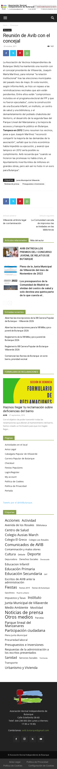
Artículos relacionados (16, 240)
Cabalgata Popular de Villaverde (21, 453)
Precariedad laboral (16, 640)
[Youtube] (41, 739)
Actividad (29, 520)
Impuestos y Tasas (15, 598)
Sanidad (11, 657)
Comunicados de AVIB (24, 544)
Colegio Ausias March (21, 534)
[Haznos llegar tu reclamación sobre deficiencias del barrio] (28, 390)
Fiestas (11, 587)
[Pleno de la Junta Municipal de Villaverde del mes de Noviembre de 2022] (10, 270)
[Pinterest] (20, 53)
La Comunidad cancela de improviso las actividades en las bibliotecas (42, 225)
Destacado (44, 559)
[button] (5, 18)
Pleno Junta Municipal (16, 635)
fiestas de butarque (41, 587)
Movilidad (36, 607)
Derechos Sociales (28, 559)
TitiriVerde (44, 658)
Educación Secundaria (23, 573)
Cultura (10, 554)
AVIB (5, 415)
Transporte (11, 662)
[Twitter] (13, 53)
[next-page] (10, 303)
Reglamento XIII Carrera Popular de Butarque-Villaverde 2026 (27, 348)
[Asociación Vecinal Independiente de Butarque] (28, 7)
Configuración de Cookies (41, 765)
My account (11, 476)
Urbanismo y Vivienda (21, 667)
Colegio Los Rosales (39, 539)
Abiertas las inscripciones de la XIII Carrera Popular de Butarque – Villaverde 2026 (29, 319)
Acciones (12, 520)
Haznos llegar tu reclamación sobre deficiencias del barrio (28, 409)
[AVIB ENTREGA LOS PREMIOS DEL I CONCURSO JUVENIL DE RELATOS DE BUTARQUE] (10, 252)
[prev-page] (5, 303)
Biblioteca (41, 525)
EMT (45, 574)
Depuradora (11, 559)
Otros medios (19, 617)
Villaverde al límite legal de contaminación (14, 222)
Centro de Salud (17, 530)
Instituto (34, 597)
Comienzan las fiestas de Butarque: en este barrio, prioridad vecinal (26, 357)
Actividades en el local (16, 444)
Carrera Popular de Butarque (20, 458)
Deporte (34, 554)
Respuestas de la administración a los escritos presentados (27, 651)
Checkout (9, 463)
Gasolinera (9, 592)
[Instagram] (24, 739)
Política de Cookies (14, 481)
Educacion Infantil (17, 564)
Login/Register (12, 472)
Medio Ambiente (16, 607)
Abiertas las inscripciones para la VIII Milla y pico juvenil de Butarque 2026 (28, 329)
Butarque (14, 25)
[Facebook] (6, 53)
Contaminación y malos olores (22, 549)
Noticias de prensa (11, 184)
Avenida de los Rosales (19, 525)
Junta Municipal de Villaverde (28, 180)
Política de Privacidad (16, 486)
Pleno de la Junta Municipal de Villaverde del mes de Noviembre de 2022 (36, 270)
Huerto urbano (23, 592)
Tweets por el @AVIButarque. (18, 502)
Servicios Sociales (28, 657)
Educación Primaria (20, 569)
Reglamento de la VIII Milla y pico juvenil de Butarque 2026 (25, 338)
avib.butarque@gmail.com (35, 730)
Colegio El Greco (16, 539)
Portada (9, 490)
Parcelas (39, 617)
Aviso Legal (10, 449)
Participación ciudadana (25, 630)
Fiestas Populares (14, 467)
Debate (21, 554)
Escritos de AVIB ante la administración (20, 581)
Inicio (5, 25)
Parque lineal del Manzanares (18, 624)
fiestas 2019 (24, 587)
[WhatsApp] (27, 53)
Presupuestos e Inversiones (33, 184)
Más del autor (37, 240)
